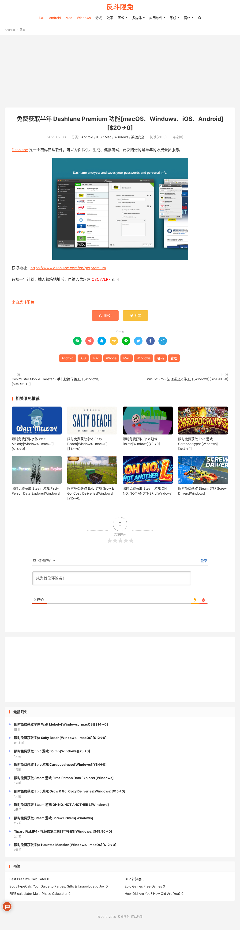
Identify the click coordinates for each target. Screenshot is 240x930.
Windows (84, 18)
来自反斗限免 (23, 302)
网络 (187, 18)
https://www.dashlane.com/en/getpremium (68, 267)
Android (55, 18)
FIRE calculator (20, 893)
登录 (203, 561)
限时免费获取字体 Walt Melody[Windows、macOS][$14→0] (33, 444)
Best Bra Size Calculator (27, 879)
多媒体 (137, 18)
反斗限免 (120, 7)
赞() (105, 315)
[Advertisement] (120, 72)
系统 (173, 18)
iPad (96, 358)
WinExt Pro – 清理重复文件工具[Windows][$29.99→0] (187, 379)
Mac (69, 18)
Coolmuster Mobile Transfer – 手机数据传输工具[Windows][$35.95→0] (56, 381)
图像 (121, 18)
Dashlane (20, 149)
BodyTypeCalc (20, 886)
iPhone (111, 358)
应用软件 (155, 18)
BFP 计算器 (133, 879)
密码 (160, 358)
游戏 (98, 18)
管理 (174, 358)
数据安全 (137, 137)
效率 (110, 18)
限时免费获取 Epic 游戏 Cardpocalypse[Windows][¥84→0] (198, 444)
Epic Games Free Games (143, 886)
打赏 (135, 315)
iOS (41, 18)
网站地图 (136, 916)
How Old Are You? (138, 893)
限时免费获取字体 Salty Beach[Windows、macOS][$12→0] (87, 444)
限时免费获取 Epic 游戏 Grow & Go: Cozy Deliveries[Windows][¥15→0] (90, 493)
